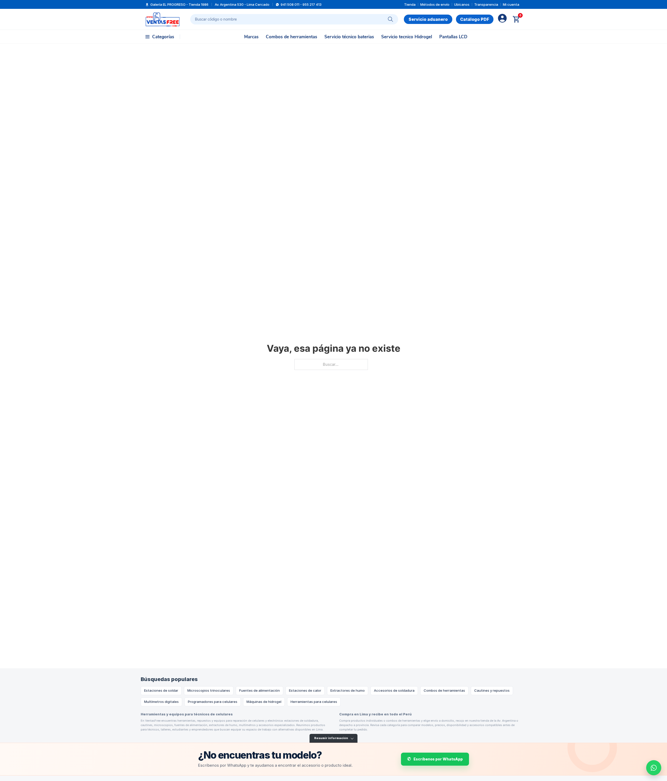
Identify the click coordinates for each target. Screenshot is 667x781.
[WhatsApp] (653, 767)
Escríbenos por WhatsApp (438, 759)
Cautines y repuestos (492, 690)
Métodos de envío (434, 4)
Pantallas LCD (453, 37)
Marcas (251, 37)
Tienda (410, 4)
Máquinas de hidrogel (263, 702)
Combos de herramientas (291, 37)
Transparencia (486, 4)
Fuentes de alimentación (259, 690)
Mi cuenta (511, 4)
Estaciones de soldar (161, 690)
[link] (474, 19)
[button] (159, 36)
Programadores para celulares (212, 702)
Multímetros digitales (161, 702)
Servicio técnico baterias (349, 37)
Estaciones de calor (305, 690)
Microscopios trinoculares (208, 690)
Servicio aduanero (428, 19)
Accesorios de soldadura (394, 690)
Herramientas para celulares (314, 702)
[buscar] (390, 19)
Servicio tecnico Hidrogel (406, 37)
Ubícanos (462, 4)
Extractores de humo (347, 690)
